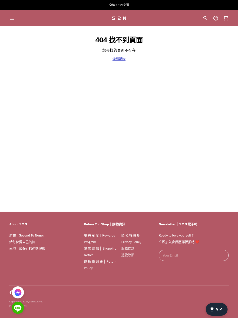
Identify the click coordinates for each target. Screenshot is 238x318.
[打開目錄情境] (12, 18)
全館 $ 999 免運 (119, 5)
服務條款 (127, 248)
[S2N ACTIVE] (119, 18)
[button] (18, 308)
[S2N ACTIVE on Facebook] (11, 292)
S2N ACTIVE (35, 301)
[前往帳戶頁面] (216, 18)
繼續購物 (119, 59)
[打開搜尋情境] (205, 18)
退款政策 (127, 255)
